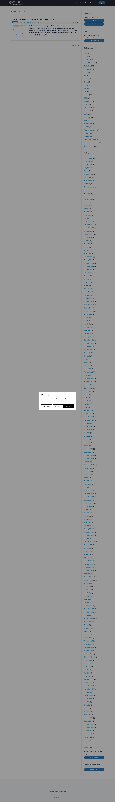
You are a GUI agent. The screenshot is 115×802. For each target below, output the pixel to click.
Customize (46, 406)
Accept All (69, 406)
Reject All (58, 406)
